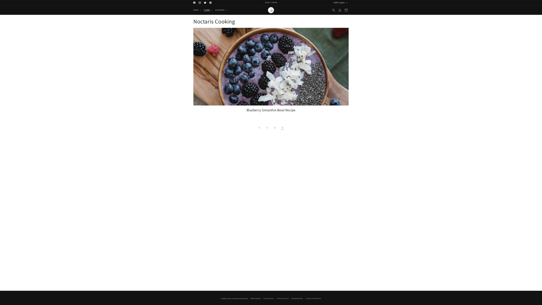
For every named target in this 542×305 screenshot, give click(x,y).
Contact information (313, 298)
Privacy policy (269, 298)
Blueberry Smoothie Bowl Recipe (271, 110)
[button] (197, 10)
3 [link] (282, 127)
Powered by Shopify (240, 298)
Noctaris (230, 298)
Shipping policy (297, 298)
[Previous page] (259, 128)
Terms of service (283, 298)
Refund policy (256, 298)
